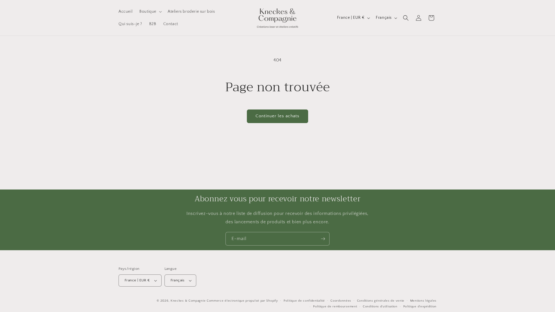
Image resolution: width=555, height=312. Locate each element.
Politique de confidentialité (304, 300)
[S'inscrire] (323, 239)
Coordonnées (340, 300)
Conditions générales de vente (380, 300)
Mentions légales (423, 300)
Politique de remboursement (335, 306)
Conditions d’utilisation (380, 306)
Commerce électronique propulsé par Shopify (242, 300)
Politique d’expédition (419, 306)
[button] (150, 11)
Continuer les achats (277, 116)
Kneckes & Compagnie (188, 300)
